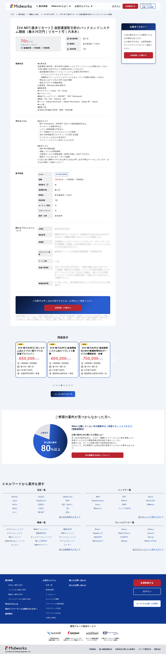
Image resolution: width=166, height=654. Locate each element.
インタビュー (51, 594)
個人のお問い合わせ (77, 580)
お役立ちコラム (49, 580)
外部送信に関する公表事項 (125, 649)
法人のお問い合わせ (77, 585)
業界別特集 (50, 590)
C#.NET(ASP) (61, 174)
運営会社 (157, 649)
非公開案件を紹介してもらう (97, 455)
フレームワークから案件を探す (19, 599)
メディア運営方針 (144, 649)
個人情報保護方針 (105, 649)
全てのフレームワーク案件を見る (147, 549)
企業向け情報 (51, 618)
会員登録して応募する (63, 308)
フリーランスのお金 (53, 613)
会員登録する (147, 583)
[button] (54, 385)
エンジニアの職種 (52, 599)
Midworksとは (11, 604)
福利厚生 (9, 614)
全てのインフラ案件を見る (149, 517)
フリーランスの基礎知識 (55, 604)
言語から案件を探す (15, 585)
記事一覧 (49, 585)
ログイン (116, 6)
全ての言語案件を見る (68, 517)
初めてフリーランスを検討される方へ (21, 609)
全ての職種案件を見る (68, 549)
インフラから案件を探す (17, 590)
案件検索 (43, 6)
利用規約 (92, 649)
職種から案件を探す (15, 594)
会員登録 (130, 6)
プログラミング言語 (53, 608)
